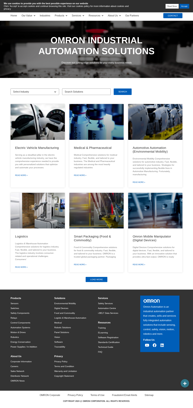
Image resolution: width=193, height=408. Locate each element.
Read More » (21, 175)
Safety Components (20, 313)
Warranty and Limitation (65, 371)
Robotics (15, 337)
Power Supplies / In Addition (24, 347)
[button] (96, 279)
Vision (57, 337)
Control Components (20, 322)
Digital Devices (61, 308)
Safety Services (105, 303)
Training (102, 328)
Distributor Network (20, 376)
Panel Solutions (61, 332)
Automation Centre (107, 308)
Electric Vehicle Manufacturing (37, 147)
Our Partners (132, 15)
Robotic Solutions (62, 327)
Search (122, 91)
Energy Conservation (21, 342)
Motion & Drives (18, 332)
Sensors (14, 303)
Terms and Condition (64, 366)
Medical (58, 322)
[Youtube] (147, 345)
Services (76, 15)
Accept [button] (184, 6)
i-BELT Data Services (108, 313)
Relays (14, 318)
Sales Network (17, 371)
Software (58, 342)
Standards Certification (109, 342)
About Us (113, 15)
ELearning (103, 332)
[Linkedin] (162, 345)
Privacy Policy (60, 361)
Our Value (27, 15)
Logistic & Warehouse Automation (70, 318)
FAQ (100, 352)
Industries (45, 15)
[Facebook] (154, 345)
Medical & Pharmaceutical (93, 147)
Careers (14, 366)
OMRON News (18, 381)
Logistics (21, 236)
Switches (15, 308)
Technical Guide (105, 347)
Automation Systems (20, 327)
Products (59, 15)
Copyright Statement (64, 376)
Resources (94, 15)
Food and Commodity (64, 313)
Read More (172, 6)
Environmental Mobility (65, 303)
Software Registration (108, 337)
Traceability (59, 347)
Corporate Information (21, 361)
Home (14, 15)
